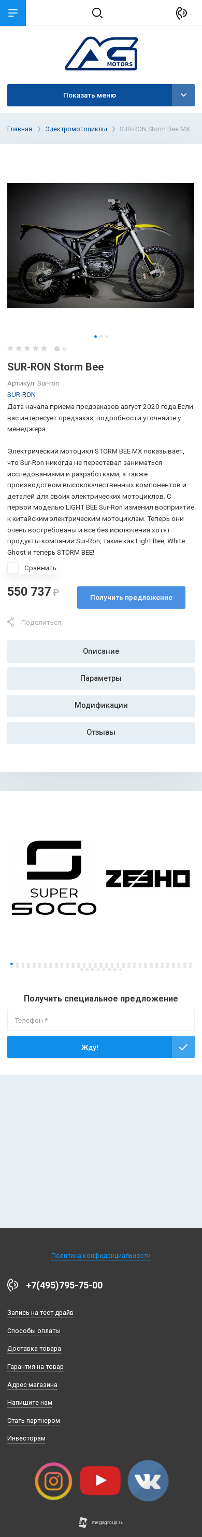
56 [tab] (134, 966)
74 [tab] (120, 969)
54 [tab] (123, 966)
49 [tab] (95, 966)
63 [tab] (173, 966)
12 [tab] (72, 964)
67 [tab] (81, 969)
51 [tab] (106, 966)
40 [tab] (45, 966)
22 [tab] (128, 964)
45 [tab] (72, 966)
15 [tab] (90, 964)
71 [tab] (104, 969)
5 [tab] (34, 964)
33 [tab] (190, 964)
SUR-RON (21, 394)
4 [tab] (28, 964)
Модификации (101, 705)
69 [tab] (92, 969)
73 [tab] (114, 969)
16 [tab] (95, 964)
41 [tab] (50, 966)
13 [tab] (78, 964)
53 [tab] (118, 966)
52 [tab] (112, 966)
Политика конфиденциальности (101, 1255)
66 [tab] (190, 966)
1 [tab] (95, 336)
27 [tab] (156, 964)
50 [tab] (100, 966)
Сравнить (40, 568)
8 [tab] (50, 964)
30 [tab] (173, 964)
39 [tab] (39, 966)
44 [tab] (67, 966)
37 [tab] (28, 966)
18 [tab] (106, 964)
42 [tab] (56, 966)
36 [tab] (23, 966)
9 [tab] (56, 964)
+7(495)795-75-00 (64, 1285)
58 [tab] (145, 966)
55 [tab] (128, 966)
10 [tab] (62, 964)
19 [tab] (112, 964)
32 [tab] (184, 964)
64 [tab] (179, 966)
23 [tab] (134, 964)
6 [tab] (39, 964)
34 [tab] (11, 966)
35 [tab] (17, 966)
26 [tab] (151, 964)
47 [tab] (84, 966)
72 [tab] (109, 969)
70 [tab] (98, 969)
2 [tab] (100, 336)
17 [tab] (100, 964)
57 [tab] (140, 966)
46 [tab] (78, 966)
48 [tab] (90, 966)
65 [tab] (184, 966)
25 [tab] (145, 964)
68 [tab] (86, 969)
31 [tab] (179, 964)
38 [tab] (34, 966)
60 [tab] (156, 966)
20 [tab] (118, 964)
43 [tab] (62, 966)
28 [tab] (162, 964)
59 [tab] (151, 966)
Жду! (89, 1047)
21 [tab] (123, 964)
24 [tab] (140, 964)
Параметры (101, 678)
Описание (101, 651)
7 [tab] (45, 964)
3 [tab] (106, 336)
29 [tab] (167, 964)
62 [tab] (167, 966)
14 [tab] (84, 964)
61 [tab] (162, 966)
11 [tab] (67, 964)
